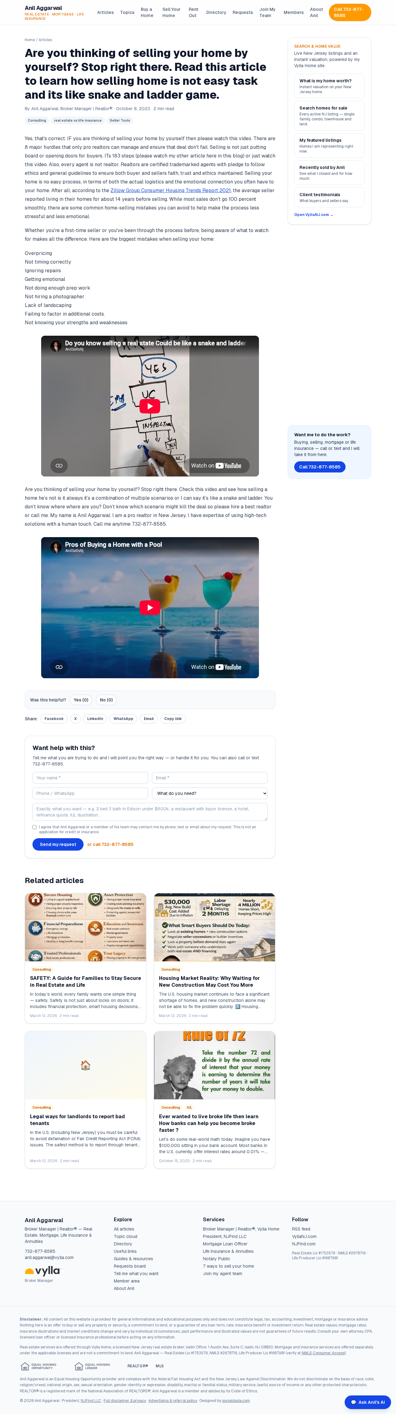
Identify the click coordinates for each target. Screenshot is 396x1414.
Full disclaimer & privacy (125, 1400)
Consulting (37, 120)
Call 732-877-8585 (349, 12)
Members (294, 12)
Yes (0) (81, 700)
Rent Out (193, 12)
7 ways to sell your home (228, 1266)
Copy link (173, 718)
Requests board (130, 1266)
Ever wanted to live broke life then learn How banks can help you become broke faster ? (209, 1123)
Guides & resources (133, 1258)
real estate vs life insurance (78, 120)
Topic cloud (125, 1236)
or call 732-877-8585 (110, 844)
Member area (127, 1281)
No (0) (106, 700)
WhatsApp (123, 718)
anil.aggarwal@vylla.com (49, 1257)
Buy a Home (147, 12)
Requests (243, 12)
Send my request (58, 844)
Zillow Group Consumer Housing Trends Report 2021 (170, 190)
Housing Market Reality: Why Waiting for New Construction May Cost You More (209, 981)
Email (149, 718)
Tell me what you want (136, 1273)
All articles (124, 1229)
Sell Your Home (171, 12)
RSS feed (301, 1229)
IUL (189, 1107)
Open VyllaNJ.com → (314, 214)
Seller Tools (120, 120)
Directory (216, 12)
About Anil (316, 12)
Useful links (125, 1251)
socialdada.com (236, 1400)
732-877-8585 (40, 1251)
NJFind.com (304, 1244)
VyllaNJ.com (304, 1236)
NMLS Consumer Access (323, 1353)
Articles (105, 12)
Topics (127, 12)
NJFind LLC (91, 1400)
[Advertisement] (329, 325)
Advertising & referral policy (172, 1400)
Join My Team (267, 12)
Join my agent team (222, 1273)
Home (30, 39)
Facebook (54, 718)
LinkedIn (95, 718)
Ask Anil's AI (368, 1402)
